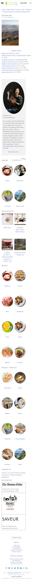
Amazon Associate (14, 572)
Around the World (16, 563)
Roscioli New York (7, 72)
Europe (18, 9)
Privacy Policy (16, 551)
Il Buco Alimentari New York (10, 68)
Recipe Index (9, 144)
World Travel (10, 9)
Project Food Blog (16, 550)
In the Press (16, 548)
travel (7, 146)
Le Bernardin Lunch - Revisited (11, 70)
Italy (23, 9)
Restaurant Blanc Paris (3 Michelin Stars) (14, 55)
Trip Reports (16, 560)
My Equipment (16, 546)
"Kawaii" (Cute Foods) (16, 562)
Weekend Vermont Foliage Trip (11, 64)
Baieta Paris (5, 53)
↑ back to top (16, 537)
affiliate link (5, 477)
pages (11, 146)
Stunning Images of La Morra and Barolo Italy (16, 11)
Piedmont (28, 9)
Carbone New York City (9, 66)
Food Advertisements (16, 160)
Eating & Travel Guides (16, 558)
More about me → (13, 151)
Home (3, 9)
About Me (16, 545)
